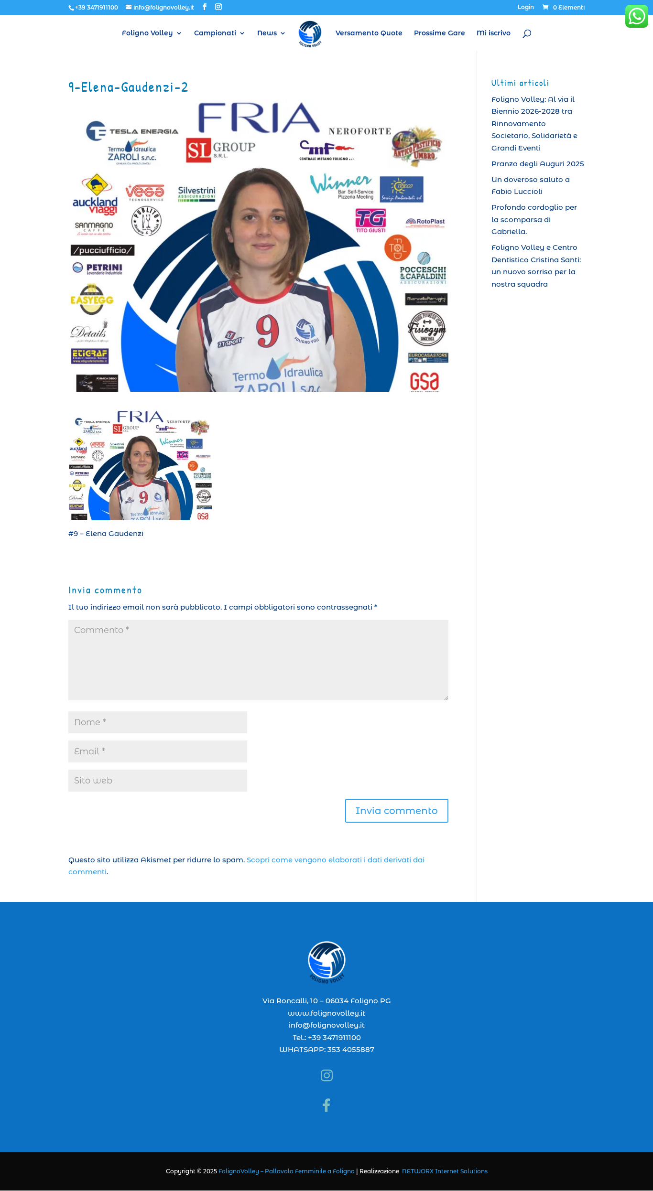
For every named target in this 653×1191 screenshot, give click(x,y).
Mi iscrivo (494, 33)
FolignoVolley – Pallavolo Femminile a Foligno (286, 1171)
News (267, 33)
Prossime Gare (439, 33)
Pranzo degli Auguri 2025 (537, 163)
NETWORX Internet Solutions (445, 1171)
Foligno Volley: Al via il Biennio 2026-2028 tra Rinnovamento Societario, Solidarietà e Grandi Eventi (534, 123)
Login (526, 7)
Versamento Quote (369, 33)
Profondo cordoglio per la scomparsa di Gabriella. (534, 219)
